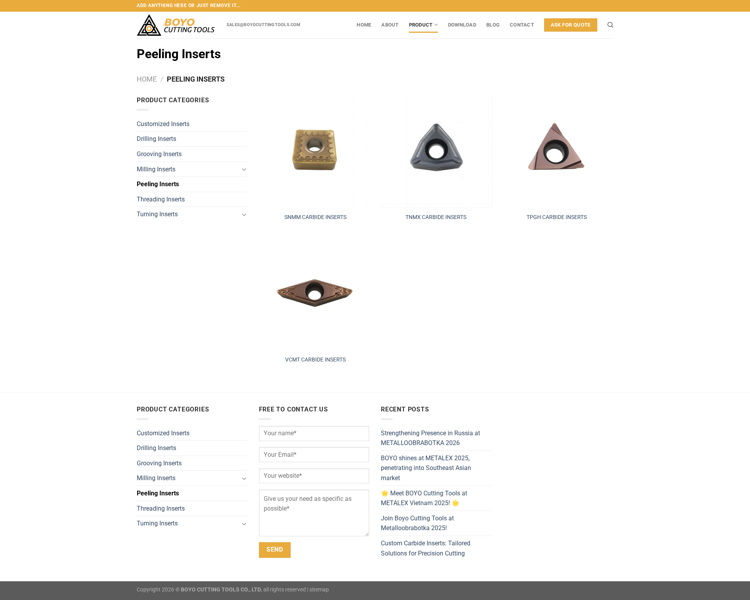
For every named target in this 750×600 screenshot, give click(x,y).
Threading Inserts (161, 199)
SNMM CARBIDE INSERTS (315, 217)
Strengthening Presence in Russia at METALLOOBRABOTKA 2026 (430, 438)
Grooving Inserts (159, 154)
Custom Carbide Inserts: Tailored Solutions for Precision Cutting (425, 548)
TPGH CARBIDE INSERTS (557, 217)
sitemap (319, 589)
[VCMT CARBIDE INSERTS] (315, 294)
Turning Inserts (157, 214)
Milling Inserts (156, 169)
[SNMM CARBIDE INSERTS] (315, 151)
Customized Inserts (163, 124)
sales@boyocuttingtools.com (264, 24)
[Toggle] (244, 169)
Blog (493, 25)
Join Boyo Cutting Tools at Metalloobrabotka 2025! (417, 523)
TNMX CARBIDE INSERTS (435, 217)
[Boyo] (176, 25)
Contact (522, 25)
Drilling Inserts (156, 138)
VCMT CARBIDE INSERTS (315, 359)
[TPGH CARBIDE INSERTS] (557, 151)
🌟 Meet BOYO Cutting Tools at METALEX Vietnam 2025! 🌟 (424, 498)
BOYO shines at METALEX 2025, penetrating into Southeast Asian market (426, 468)
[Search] (610, 25)
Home (364, 25)
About (389, 25)
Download (462, 25)
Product (421, 25)
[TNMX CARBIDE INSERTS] (436, 151)
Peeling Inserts (158, 184)
